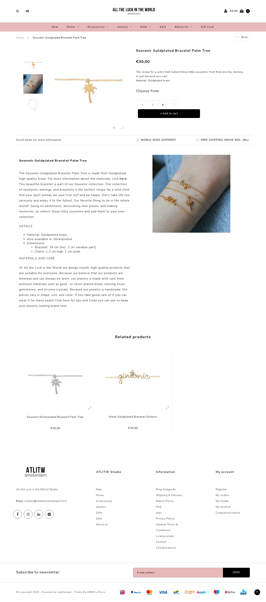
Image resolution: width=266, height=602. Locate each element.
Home (71, 26)
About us (181, 26)
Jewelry (122, 26)
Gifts (143, 26)
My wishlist (223, 507)
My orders (222, 495)
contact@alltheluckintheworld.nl (45, 501)
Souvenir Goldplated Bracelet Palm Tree (59, 38)
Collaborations (166, 548)
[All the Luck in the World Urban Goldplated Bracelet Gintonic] (133, 376)
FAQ (158, 507)
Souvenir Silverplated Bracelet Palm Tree (55, 417)
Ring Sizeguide (166, 489)
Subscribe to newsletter (38, 572)
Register (221, 489)
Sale (163, 26)
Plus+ (102, 592)
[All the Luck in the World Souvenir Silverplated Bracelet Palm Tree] (55, 376)
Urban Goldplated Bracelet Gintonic (133, 417)
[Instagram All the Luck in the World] (28, 514)
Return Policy (165, 501)
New (55, 26)
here (66, 300)
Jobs (159, 513)
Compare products (228, 513)
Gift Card (207, 26)
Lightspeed (64, 592)
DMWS (91, 592)
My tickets (222, 501)
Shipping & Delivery (169, 495)
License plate (165, 536)
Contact (161, 542)
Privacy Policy (165, 518)
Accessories (96, 26)
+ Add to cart (169, 113)
